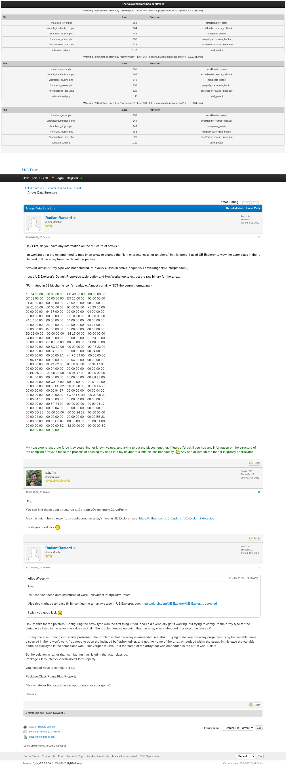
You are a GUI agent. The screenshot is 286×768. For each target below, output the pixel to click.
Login (60, 178)
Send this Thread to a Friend (44, 731)
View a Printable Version (42, 726)
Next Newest (54, 713)
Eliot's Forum (29, 169)
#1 (259, 237)
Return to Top (74, 756)
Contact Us (48, 756)
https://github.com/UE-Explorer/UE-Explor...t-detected (176, 518)
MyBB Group (74, 763)
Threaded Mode (235, 208)
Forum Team (31, 756)
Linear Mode (253, 208)
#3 (259, 567)
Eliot (60, 756)
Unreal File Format (69, 188)
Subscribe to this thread (42, 736)
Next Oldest (36, 713)
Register (72, 178)
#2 (259, 492)
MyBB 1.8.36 (43, 763)
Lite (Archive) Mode (97, 756)
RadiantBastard (58, 218)
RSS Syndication (150, 756)
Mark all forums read (124, 756)
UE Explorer (48, 188)
